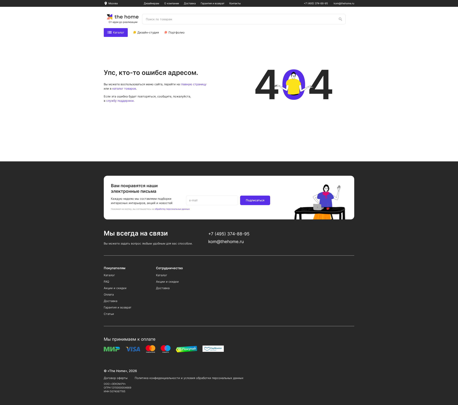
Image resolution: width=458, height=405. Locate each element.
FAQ (106, 281)
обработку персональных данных (172, 209)
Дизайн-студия (148, 32)
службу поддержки (120, 100)
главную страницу (193, 84)
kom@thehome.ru (344, 3)
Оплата (109, 294)
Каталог (118, 32)
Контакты (235, 3)
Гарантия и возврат (212, 3)
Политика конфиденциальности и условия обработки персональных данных (189, 378)
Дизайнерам (151, 3)
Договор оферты (116, 378)
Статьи (109, 314)
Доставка (190, 3)
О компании (171, 3)
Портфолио (177, 32)
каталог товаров (124, 88)
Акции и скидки (115, 288)
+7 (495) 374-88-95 (316, 3)
